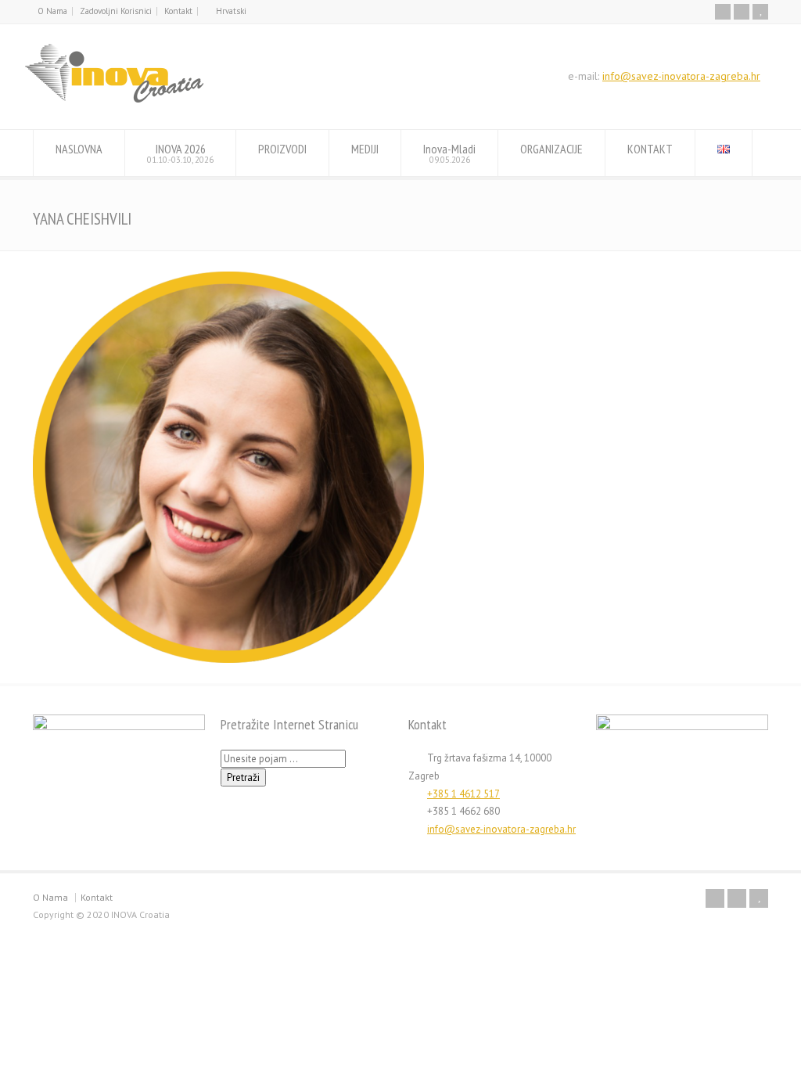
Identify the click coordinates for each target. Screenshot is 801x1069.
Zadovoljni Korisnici (116, 10)
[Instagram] (741, 12)
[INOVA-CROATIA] (114, 99)
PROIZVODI (282, 149)
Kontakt (178, 10)
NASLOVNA (79, 149)
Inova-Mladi (449, 153)
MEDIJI (365, 149)
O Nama (52, 10)
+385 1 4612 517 (463, 794)
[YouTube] (760, 12)
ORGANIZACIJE (551, 149)
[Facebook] (723, 12)
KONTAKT (650, 149)
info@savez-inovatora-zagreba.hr (681, 76)
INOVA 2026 (180, 153)
